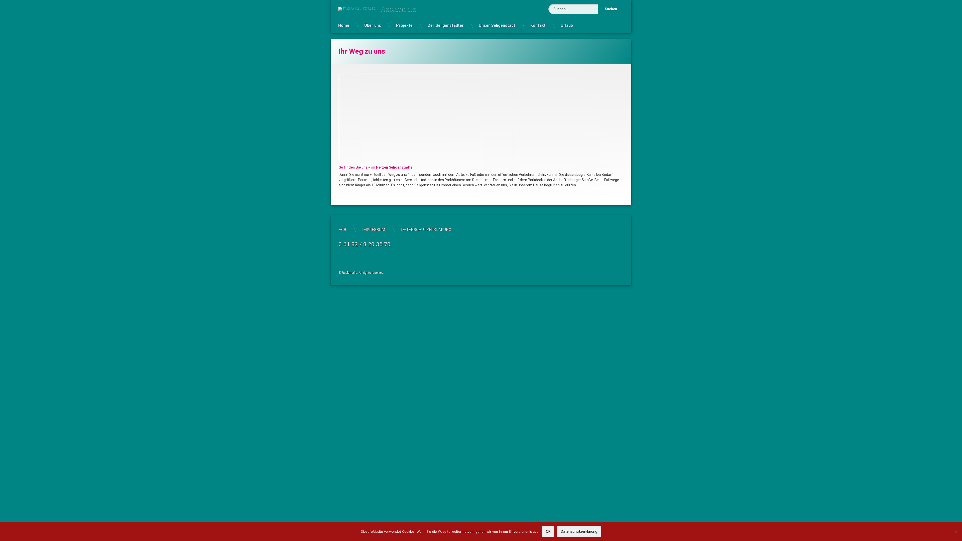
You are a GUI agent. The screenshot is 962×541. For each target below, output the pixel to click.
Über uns (372, 25)
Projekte (404, 25)
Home (343, 25)
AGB (342, 229)
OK (548, 531)
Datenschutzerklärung (426, 229)
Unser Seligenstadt (497, 25)
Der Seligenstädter (446, 25)
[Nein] (955, 531)
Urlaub (567, 25)
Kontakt (538, 25)
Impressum (373, 229)
